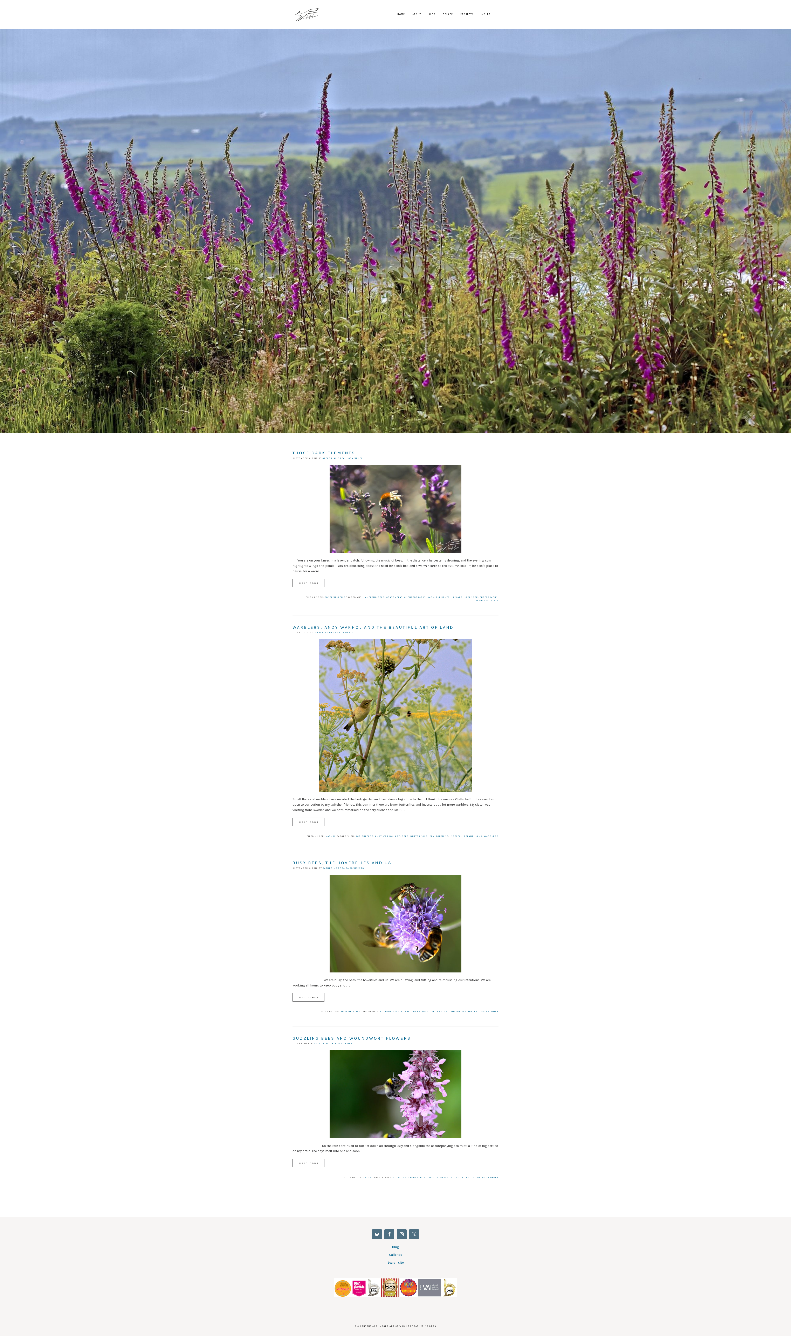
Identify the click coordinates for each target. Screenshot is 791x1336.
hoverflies (458, 1011)
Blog (395, 1247)
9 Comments (345, 632)
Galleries (395, 1255)
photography (489, 597)
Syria (494, 600)
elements (443, 597)
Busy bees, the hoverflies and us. (343, 862)
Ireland (457, 597)
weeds (455, 1177)
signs (485, 1011)
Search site (395, 1262)
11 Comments (354, 458)
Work (494, 1011)
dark (430, 597)
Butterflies (419, 836)
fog (404, 1177)
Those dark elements (324, 452)
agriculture (364, 836)
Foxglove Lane (309, 14)
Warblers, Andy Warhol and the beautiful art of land (373, 627)
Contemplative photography (406, 597)
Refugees (482, 600)
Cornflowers (410, 1011)
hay (446, 1011)
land (479, 836)
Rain (431, 1177)
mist (423, 1177)
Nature (331, 836)
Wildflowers (470, 1177)
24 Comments (355, 868)
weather (442, 1177)
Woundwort (490, 1177)
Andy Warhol (384, 836)
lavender (471, 597)
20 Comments (347, 1043)
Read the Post (308, 583)
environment (438, 836)
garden (413, 1177)
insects (455, 836)
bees (381, 597)
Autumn (370, 597)
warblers (491, 836)
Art (397, 836)
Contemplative (335, 597)
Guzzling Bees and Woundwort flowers (352, 1038)
